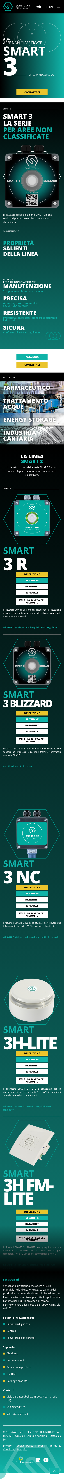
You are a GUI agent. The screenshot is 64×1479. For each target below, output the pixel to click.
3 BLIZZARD (27, 703)
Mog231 (22, 1449)
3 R (15, 563)
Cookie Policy (25, 1445)
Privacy (7, 1445)
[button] (58, 6)
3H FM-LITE (27, 1191)
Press (41, 1445)
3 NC (21, 876)
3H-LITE (29, 1042)
